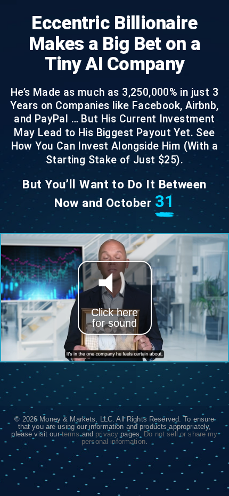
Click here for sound (114, 318)
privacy (106, 434)
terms (71, 434)
